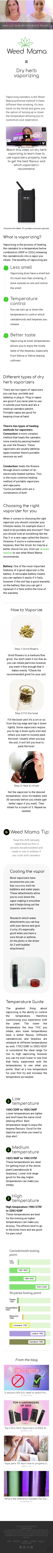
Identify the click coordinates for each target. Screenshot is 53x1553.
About (41, 1541)
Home (9, 1541)
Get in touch (26, 1543)
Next (47, 15)
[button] (26, 61)
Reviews (33, 1541)
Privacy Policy (26, 1528)
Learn (25, 1541)
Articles (17, 1541)
